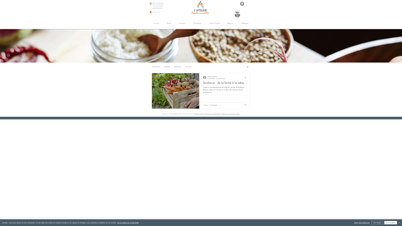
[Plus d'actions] (246, 77)
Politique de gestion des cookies (231, 114)
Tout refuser (377, 223)
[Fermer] (399, 222)
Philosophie (188, 67)
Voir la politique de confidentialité (128, 223)
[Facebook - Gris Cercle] (242, 4)
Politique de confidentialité (213, 114)
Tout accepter (390, 223)
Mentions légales (199, 114)
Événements (177, 67)
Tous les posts (156, 67)
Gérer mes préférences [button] (362, 223)
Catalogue (167, 67)
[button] (248, 67)
